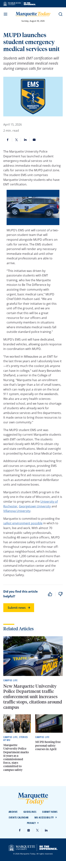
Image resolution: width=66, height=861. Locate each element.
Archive (13, 811)
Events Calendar (18, 817)
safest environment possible (23, 523)
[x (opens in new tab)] (37, 830)
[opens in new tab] (19, 3)
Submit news (17, 608)
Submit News (49, 811)
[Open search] (60, 14)
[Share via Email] (34, 140)
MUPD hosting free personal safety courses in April (48, 745)
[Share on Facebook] (7, 140)
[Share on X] (16, 140)
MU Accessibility (44, 817)
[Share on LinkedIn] (25, 140)
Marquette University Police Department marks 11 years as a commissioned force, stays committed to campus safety (16, 757)
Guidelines (29, 811)
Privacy (31, 823)
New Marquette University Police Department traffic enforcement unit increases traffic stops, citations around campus (32, 696)
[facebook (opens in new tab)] (19, 830)
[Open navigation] (5, 14)
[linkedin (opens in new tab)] (46, 830)
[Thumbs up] (50, 594)
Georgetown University (35, 506)
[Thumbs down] (60, 594)
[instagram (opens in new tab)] (28, 830)
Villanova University (16, 511)
